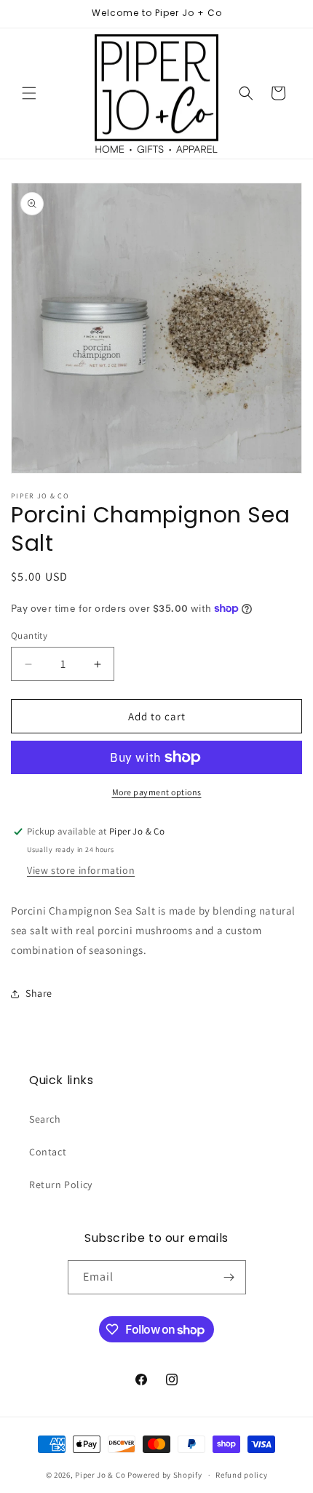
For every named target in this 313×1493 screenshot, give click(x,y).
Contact (47, 1151)
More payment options (157, 792)
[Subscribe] (229, 1277)
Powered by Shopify (164, 1475)
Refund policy (241, 1475)
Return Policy (60, 1184)
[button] (29, 93)
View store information (81, 870)
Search (45, 1119)
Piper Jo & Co (100, 1475)
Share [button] (38, 993)
